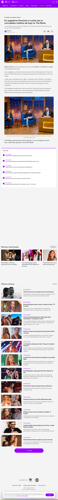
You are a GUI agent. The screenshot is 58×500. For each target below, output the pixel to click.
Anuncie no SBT (16, 485)
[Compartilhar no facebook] (48, 31)
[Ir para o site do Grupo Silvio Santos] (26, 480)
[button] (11, 259)
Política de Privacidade (22, 496)
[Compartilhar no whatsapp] (44, 31)
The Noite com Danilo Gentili (12, 17)
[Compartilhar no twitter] (52, 31)
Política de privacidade (29, 485)
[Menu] (56, 1)
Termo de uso (42, 485)
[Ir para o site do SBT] (37, 480)
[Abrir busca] (53, 1)
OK (50, 495)
